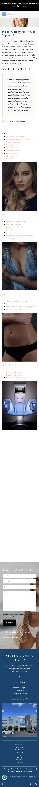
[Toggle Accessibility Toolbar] (4, 777)
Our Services (19, 750)
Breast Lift (9, 230)
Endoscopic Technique (14, 375)
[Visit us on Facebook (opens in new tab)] (19, 676)
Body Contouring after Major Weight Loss (21, 306)
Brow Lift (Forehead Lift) (14, 142)
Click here (5, 121)
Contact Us (19, 762)
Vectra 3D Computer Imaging (16, 221)
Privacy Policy (7, 616)
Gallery (19, 757)
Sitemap (33, 777)
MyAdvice (29, 771)
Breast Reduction (12, 233)
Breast (5, 214)
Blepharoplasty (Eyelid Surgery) (17, 139)
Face (4, 126)
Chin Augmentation (13, 150)
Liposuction (10, 304)
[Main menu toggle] (34, 14)
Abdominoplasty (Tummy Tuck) (17, 301)
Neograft (9, 159)
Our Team (19, 747)
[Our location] (30, 783)
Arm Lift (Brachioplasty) (14, 309)
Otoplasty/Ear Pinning (14, 145)
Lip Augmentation (12, 153)
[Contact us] (36, 783)
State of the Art (10, 365)
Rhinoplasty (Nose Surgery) (16, 136)
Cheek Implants (11, 147)
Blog (19, 755)
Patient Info (19, 752)
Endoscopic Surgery (13, 372)
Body (4, 294)
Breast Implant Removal (14, 227)
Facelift (8, 133)
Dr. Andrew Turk (8, 41)
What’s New (19, 760)
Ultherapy (9, 156)
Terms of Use (26, 777)
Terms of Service (20, 616)
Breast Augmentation (13, 224)
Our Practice (19, 745)
